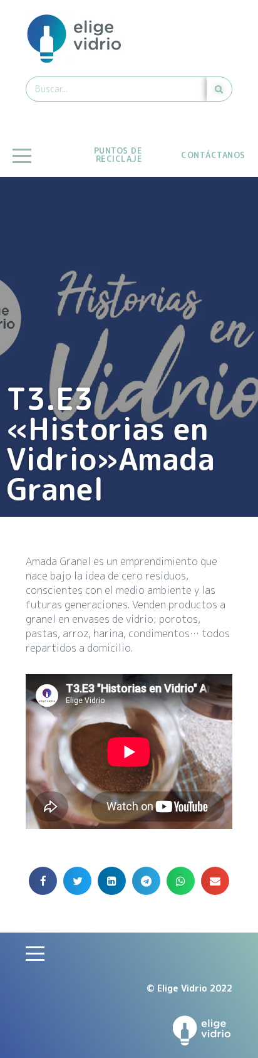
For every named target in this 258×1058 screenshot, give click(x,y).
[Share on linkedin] (112, 881)
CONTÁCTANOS (213, 155)
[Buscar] (219, 89)
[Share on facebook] (43, 881)
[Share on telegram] (146, 881)
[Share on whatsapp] (181, 881)
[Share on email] (215, 881)
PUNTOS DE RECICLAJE (118, 154)
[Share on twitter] (77, 881)
